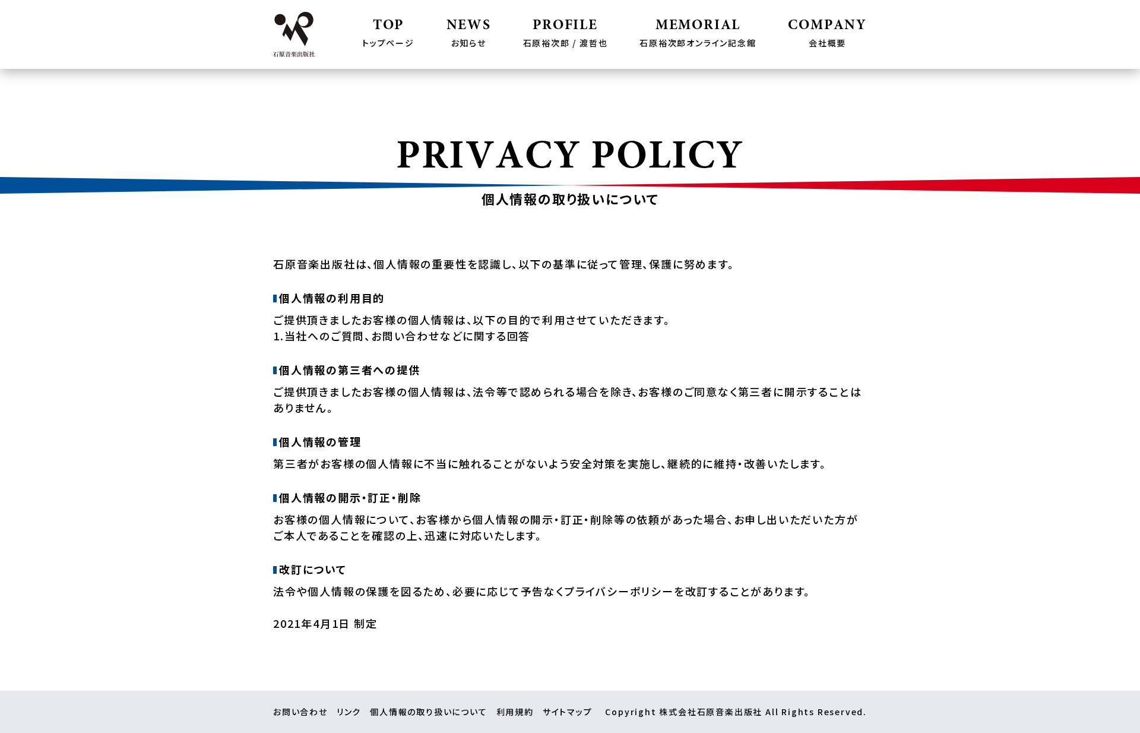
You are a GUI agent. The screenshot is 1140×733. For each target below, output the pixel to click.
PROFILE (565, 34)
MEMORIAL (697, 34)
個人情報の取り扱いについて (428, 712)
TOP (388, 34)
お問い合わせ (300, 712)
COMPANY (827, 34)
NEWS (468, 34)
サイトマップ (568, 712)
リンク (349, 712)
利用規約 (515, 712)
